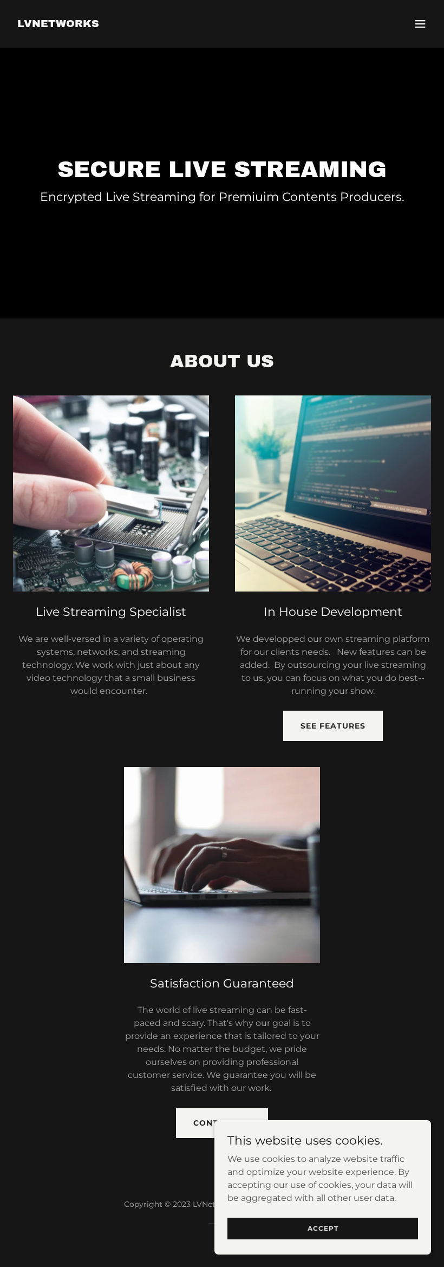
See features (333, 726)
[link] (58, 24)
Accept (323, 1228)
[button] (420, 24)
